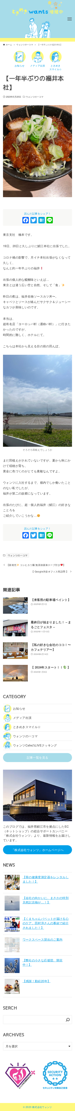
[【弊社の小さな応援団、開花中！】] (12, 966)
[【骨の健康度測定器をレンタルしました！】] (12, 883)
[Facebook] (26, 220)
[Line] (50, 220)
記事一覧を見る (37, 757)
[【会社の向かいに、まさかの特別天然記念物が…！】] (12, 904)
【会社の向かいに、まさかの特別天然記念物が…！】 (46, 900)
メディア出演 (22, 717)
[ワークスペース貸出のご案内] (12, 945)
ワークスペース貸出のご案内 (43, 939)
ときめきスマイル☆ (27, 727)
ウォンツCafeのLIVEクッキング (35, 745)
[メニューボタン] (70, 19)
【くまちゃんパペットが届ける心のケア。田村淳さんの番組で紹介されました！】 (46, 923)
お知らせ (19, 708)
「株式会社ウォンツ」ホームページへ (37, 850)
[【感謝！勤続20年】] (12, 987)
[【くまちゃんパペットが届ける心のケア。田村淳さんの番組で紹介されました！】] (12, 924)
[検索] (67, 1019)
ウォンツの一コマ (35, 96)
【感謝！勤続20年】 (37, 981)
